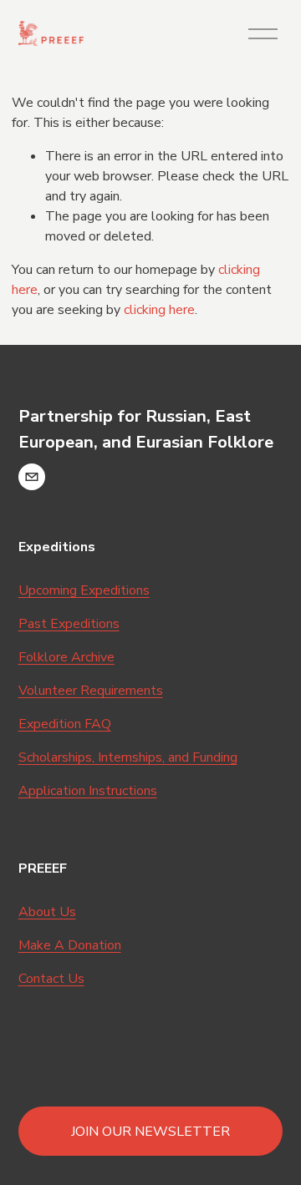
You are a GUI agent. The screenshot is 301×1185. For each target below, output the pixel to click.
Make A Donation (69, 945)
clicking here (159, 310)
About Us (47, 912)
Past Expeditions (69, 624)
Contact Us (51, 979)
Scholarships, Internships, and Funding (127, 757)
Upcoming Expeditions (84, 590)
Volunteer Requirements (90, 690)
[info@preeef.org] (31, 476)
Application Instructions (87, 791)
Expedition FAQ (64, 724)
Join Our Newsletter (150, 1131)
